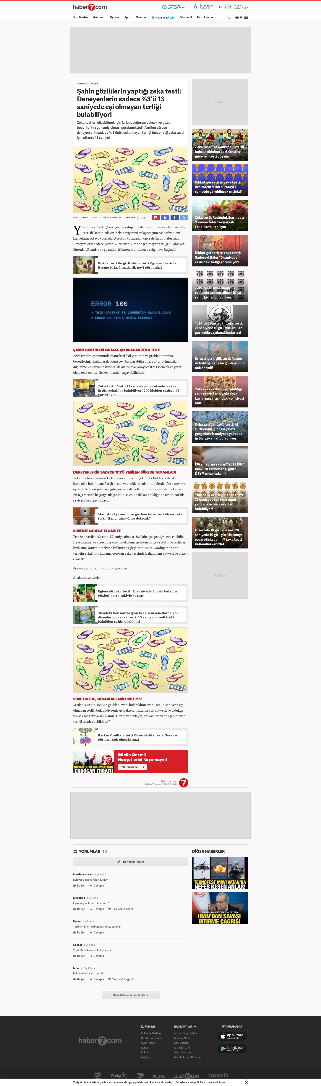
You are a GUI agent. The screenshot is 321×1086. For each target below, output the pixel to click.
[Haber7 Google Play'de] (232, 1048)
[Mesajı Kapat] (246, 1082)
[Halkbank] (163, 17)
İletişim (145, 1057)
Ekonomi (141, 17)
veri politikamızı (198, 1082)
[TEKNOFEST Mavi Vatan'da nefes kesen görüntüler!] (220, 872)
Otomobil (186, 17)
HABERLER (82, 84)
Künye (144, 1047)
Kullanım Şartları (151, 1033)
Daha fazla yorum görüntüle (129, 995)
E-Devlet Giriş (182, 1047)
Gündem (98, 17)
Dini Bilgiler (181, 1042)
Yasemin (218, 1076)
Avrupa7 (140, 1076)
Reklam (145, 1052)
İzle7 (186, 1076)
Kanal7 (97, 1076)
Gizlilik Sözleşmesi (152, 1038)
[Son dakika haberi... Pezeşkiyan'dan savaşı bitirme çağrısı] (220, 908)
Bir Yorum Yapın (133, 861)
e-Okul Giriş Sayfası (186, 1033)
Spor (127, 17)
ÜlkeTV (159, 1076)
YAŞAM (94, 84)
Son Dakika (80, 17)
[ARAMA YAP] (227, 17)
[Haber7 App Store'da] (232, 1036)
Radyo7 (119, 1076)
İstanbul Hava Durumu (187, 1057)
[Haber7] (90, 7)
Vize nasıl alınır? (184, 1052)
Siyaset (114, 17)
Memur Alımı (182, 1038)
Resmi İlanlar (205, 17)
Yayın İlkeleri (148, 1042)
